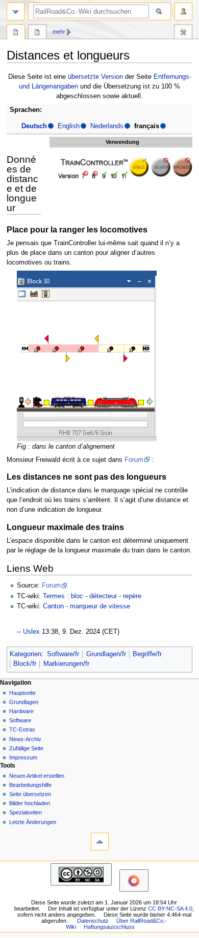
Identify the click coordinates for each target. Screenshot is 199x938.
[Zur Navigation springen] (15, 11)
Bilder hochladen (29, 803)
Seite (15, 33)
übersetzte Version (95, 76)
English (69, 126)
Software (20, 720)
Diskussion (37, 33)
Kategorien (25, 654)
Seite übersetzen (30, 794)
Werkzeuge (183, 33)
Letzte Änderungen (32, 822)
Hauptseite (22, 693)
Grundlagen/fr (106, 654)
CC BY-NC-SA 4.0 (170, 908)
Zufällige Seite (26, 748)
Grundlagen (23, 702)
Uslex (31, 631)
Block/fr (24, 663)
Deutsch (34, 126)
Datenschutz (93, 921)
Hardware (21, 711)
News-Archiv (25, 739)
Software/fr (63, 654)
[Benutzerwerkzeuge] (183, 11)
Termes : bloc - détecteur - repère (92, 596)
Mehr (59, 31)
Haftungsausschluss (109, 927)
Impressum (23, 757)
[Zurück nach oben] (100, 842)
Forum (134, 459)
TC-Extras (22, 729)
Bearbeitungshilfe (30, 785)
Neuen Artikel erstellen (36, 776)
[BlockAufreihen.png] (87, 356)
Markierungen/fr (66, 663)
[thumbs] (122, 168)
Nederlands (106, 126)
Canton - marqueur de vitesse (86, 606)
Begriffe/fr (147, 654)
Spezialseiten (25, 812)
